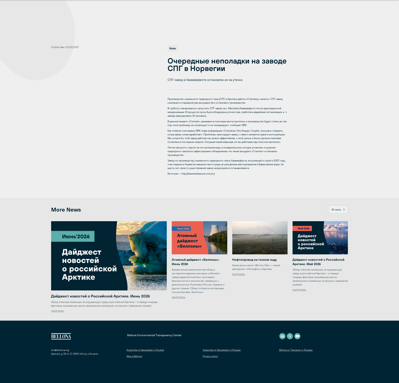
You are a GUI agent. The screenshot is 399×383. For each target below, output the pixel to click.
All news (336, 209)
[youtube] (297, 336)
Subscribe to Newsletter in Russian (222, 350)
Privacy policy (210, 356)
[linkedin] (282, 336)
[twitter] (290, 336)
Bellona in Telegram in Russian (296, 350)
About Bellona (134, 356)
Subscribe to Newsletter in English (145, 350)
